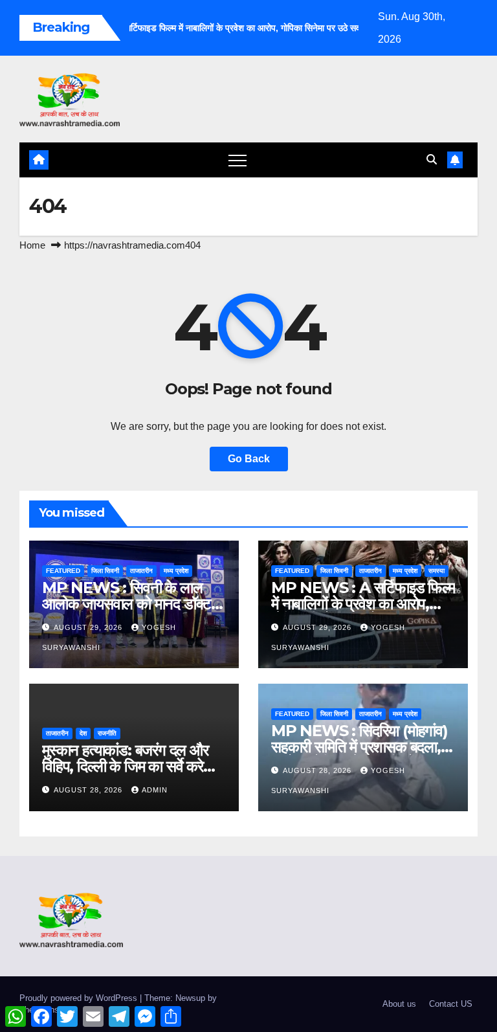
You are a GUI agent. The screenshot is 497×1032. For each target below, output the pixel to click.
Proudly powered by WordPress (79, 998)
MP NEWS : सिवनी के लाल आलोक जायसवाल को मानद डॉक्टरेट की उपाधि (133, 603)
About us (399, 1004)
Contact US (450, 1004)
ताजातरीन (141, 570)
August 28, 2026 (89, 790)
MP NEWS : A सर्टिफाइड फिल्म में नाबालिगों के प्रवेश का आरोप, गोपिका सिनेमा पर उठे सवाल (363, 603)
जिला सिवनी (105, 570)
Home (32, 245)
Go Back (249, 458)
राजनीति (107, 733)
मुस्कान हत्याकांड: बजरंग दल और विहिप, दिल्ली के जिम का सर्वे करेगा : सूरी (131, 766)
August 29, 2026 (89, 627)
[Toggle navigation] (237, 160)
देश (83, 733)
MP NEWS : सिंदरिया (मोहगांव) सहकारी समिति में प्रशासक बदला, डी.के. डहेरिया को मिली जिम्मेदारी (359, 746)
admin (155, 790)
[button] (431, 159)
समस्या (436, 570)
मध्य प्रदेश (176, 570)
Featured (63, 570)
